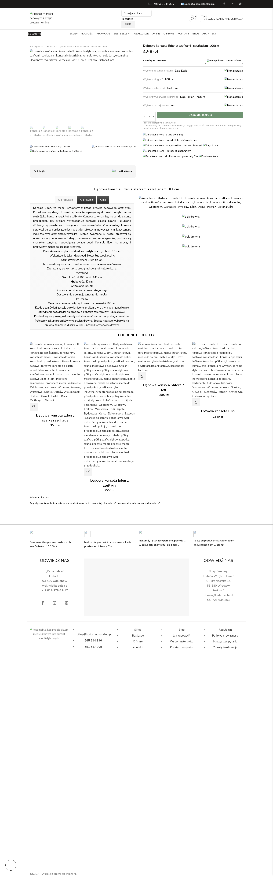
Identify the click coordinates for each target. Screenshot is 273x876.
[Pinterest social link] (240, 4)
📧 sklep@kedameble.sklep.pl (198, 4)
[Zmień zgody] (10, 865)
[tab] (65, 200)
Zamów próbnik (233, 60)
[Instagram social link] (232, 4)
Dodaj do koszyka (200, 115)
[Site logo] (42, 18)
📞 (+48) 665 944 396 (161, 4)
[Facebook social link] (224, 4)
